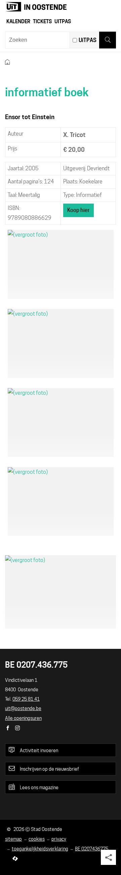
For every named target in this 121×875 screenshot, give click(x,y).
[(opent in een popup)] (61, 264)
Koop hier (78, 210)
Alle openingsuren (23, 718)
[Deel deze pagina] (108, 857)
